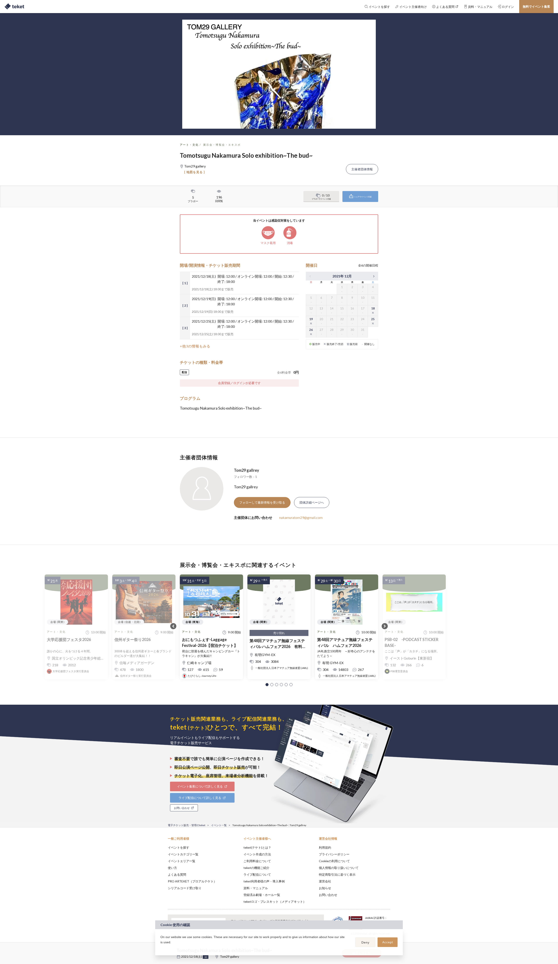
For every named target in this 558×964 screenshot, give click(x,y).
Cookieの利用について (334, 861)
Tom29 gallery (229, 956)
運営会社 (325, 881)
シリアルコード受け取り (184, 888)
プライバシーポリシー (334, 854)
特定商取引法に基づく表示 (337, 874)
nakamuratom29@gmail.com (301, 517)
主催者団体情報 (362, 169)
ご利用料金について (257, 861)
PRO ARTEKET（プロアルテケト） (192, 881)
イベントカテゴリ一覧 (183, 854)
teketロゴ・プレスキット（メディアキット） (274, 901)
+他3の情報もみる (195, 346)
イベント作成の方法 (257, 854)
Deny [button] (365, 942)
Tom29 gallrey (246, 470)
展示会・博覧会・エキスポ (222, 144)
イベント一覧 (219, 825)
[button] (267, 684)
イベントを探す (178, 847)
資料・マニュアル (255, 888)
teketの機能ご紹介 (256, 868)
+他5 (206, 957)
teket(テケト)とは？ (257, 847)
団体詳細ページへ (311, 502)
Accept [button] (387, 942)
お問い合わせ (328, 895)
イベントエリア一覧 (181, 861)
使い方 (172, 868)
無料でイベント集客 (536, 6)
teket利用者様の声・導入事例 (264, 881)
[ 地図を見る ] (194, 172)
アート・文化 (189, 144)
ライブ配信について (257, 874)
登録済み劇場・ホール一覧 (261, 895)
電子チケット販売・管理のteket (186, 825)
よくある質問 (177, 874)
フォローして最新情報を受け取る (262, 502)
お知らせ (325, 888)
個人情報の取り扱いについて (339, 868)
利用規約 (325, 847)
